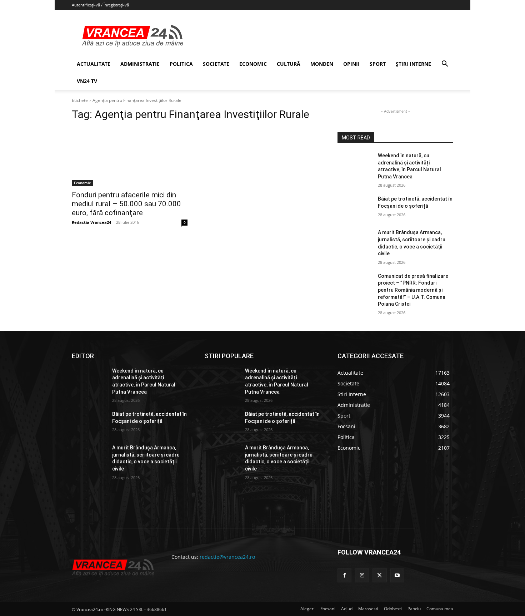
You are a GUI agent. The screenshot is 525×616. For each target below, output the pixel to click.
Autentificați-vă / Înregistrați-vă (100, 5)
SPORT (378, 63)
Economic (82, 182)
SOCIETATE (216, 63)
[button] (444, 64)
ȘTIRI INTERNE (413, 63)
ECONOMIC (253, 63)
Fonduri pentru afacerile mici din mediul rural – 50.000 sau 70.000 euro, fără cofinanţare (126, 204)
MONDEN (321, 63)
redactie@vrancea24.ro (227, 556)
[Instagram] (362, 575)
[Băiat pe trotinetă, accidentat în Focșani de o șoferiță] (355, 208)
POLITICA (181, 63)
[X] (379, 575)
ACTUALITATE (93, 63)
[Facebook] (344, 575)
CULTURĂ (288, 63)
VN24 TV (87, 81)
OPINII (351, 63)
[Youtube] (397, 575)
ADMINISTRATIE (140, 63)
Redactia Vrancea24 (91, 222)
